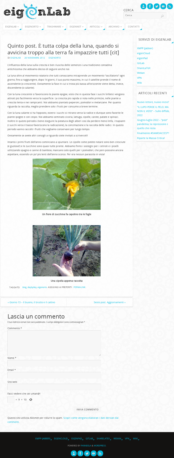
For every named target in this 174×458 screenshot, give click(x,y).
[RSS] (170, 6)
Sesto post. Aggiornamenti (110, 302)
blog (24, 287)
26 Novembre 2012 (34, 57)
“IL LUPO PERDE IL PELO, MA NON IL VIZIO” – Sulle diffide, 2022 (153, 111)
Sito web (12, 381)
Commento (14, 328)
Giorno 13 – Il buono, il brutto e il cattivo (31, 302)
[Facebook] (150, 6)
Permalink (79, 287)
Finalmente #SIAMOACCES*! (153, 133)
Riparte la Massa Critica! (151, 138)
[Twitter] (157, 6)
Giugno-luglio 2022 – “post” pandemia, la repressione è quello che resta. (152, 124)
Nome (11, 358)
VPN (139, 77)
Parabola (86, 445)
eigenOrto (55, 57)
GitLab (140, 63)
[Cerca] (162, 16)
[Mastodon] (143, 6)
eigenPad (142, 58)
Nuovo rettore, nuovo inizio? (153, 102)
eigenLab (16, 57)
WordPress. (100, 445)
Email (11, 369)
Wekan (141, 72)
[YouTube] (163, 6)
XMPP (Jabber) (145, 48)
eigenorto (42, 287)
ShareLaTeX (143, 68)
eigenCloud (143, 53)
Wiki (139, 82)
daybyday (32, 287)
